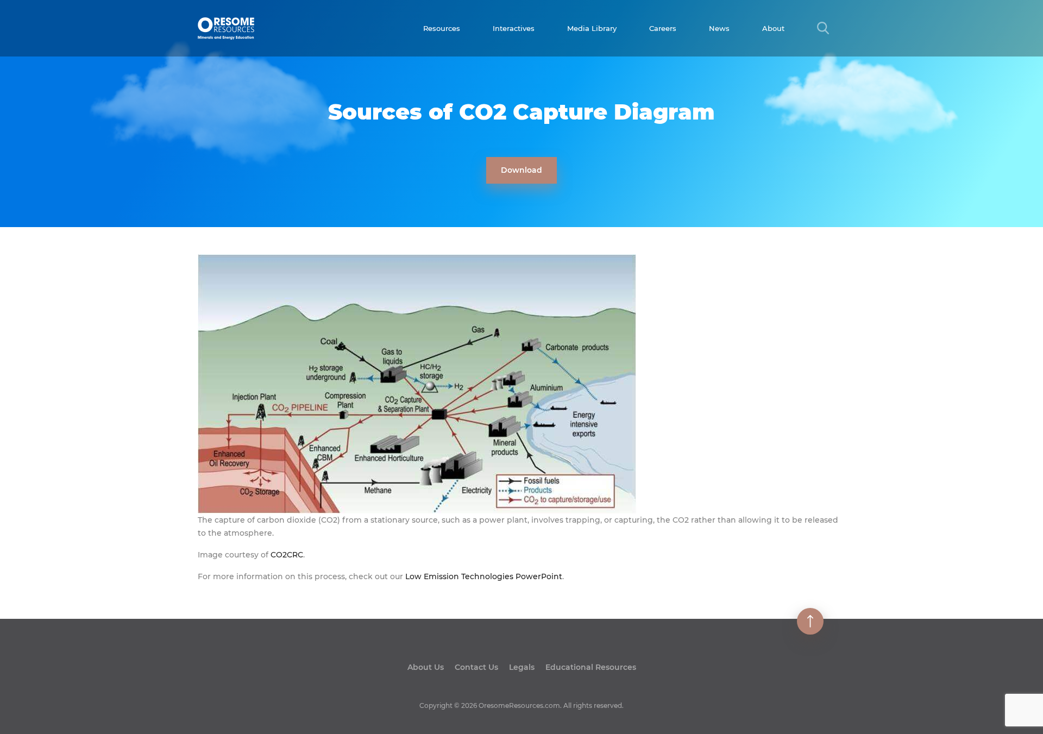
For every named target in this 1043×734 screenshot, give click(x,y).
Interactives (514, 28)
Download (521, 170)
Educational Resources (590, 667)
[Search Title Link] (823, 28)
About (773, 28)
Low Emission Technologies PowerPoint (483, 576)
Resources (441, 28)
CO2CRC (287, 555)
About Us (425, 667)
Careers (662, 28)
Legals (522, 667)
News (719, 28)
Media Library (592, 28)
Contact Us (476, 667)
